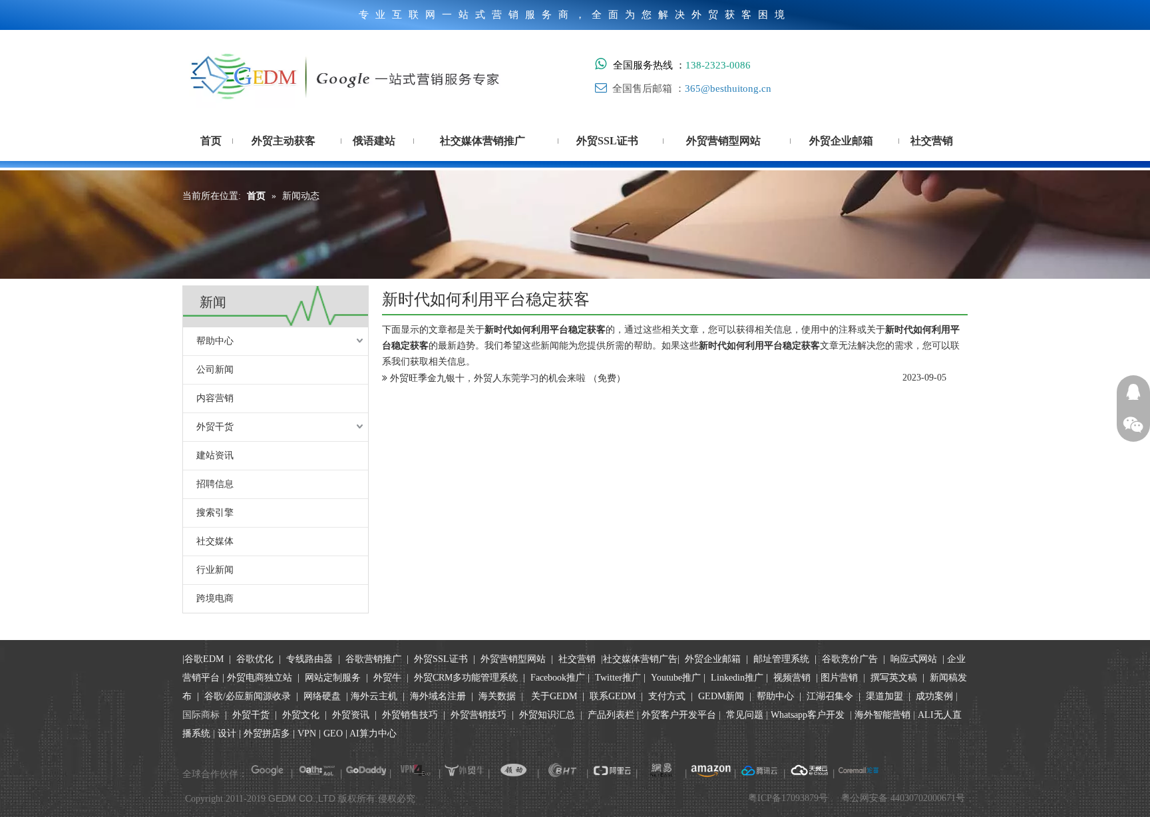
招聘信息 (215, 484)
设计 (227, 733)
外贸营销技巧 (478, 715)
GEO (332, 733)
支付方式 (666, 696)
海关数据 (498, 696)
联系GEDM (613, 696)
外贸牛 (387, 678)
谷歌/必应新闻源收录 (247, 696)
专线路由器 (309, 659)
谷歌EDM (204, 659)
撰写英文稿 (893, 678)
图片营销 (839, 678)
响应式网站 (913, 659)
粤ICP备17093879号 (788, 798)
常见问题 (744, 715)
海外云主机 (374, 696)
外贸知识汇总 (547, 715)
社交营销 (577, 659)
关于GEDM (554, 696)
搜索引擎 (215, 513)
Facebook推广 (557, 678)
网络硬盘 (322, 696)
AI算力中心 (373, 733)
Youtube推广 (676, 678)
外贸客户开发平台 (679, 715)
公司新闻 (215, 370)
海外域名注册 (438, 696)
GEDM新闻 (719, 696)
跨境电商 (215, 598)
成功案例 (936, 696)
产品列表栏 (611, 715)
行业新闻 (215, 570)
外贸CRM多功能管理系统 (466, 678)
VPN (306, 733)
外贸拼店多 (267, 733)
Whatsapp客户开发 (808, 715)
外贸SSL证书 (441, 659)
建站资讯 (215, 455)
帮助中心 (215, 341)
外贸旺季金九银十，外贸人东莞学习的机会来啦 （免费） (508, 378)
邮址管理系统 (781, 659)
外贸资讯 (350, 715)
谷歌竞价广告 (848, 659)
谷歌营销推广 (373, 659)
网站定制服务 (333, 678)
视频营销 (792, 678)
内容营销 (215, 398)
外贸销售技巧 (410, 715)
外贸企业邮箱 (714, 659)
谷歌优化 (255, 659)
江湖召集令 (830, 696)
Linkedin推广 (737, 678)
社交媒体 (215, 541)
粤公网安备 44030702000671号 (903, 798)
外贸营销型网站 (513, 659)
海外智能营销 (882, 715)
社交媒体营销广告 (640, 659)
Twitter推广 (618, 678)
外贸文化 (300, 715)
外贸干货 (215, 427)
